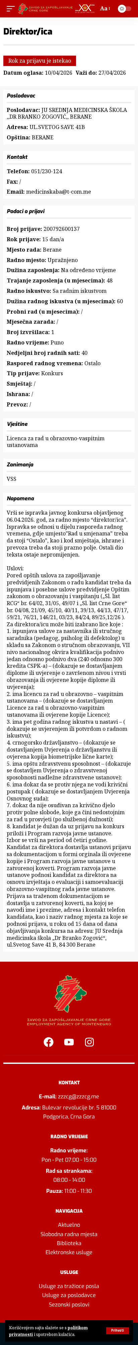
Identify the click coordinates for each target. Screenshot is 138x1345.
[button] (117, 1330)
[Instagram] (89, 1042)
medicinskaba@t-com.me (58, 191)
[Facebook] (49, 1042)
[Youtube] (69, 1042)
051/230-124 (46, 171)
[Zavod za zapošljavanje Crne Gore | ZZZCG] (57, 8)
